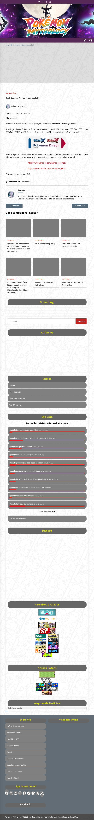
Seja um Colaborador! (15, 758)
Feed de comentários (17, 398)
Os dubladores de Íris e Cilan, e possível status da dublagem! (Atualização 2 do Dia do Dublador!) (18, 287)
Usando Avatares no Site (16, 765)
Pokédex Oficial (13, 778)
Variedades (11, 93)
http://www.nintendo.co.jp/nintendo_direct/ (47, 168)
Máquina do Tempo (14, 771)
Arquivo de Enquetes (17, 519)
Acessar (12, 385)
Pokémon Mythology (13, 817)
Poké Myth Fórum (14, 732)
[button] (85, 40)
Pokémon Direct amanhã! (22, 98)
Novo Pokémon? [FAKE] (45, 243)
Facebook (25, 804)
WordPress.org (15, 405)
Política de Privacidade (15, 726)
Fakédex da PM (13, 745)
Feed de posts (15, 392)
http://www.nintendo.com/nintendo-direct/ (47, 163)
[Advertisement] (47, 66)
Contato (10, 752)
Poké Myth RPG (13, 739)
